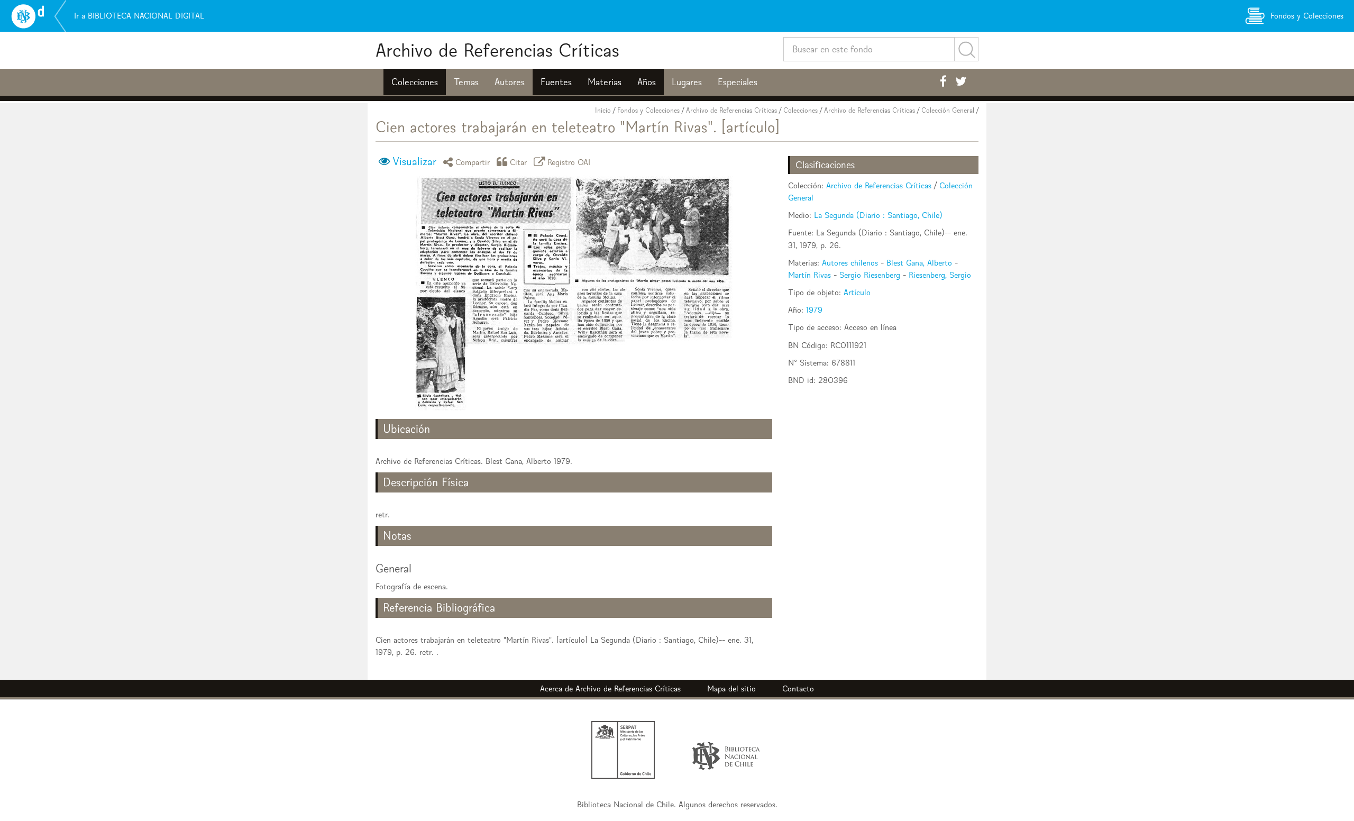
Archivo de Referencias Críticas (497, 50)
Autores (510, 82)
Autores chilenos (850, 263)
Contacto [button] (798, 688)
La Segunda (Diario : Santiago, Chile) (878, 215)
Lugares (687, 82)
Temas (466, 82)
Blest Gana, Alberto (919, 263)
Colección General (947, 110)
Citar (518, 161)
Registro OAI (569, 161)
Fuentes (556, 82)
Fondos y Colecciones (648, 110)
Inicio (603, 110)
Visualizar (414, 161)
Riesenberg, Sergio (940, 275)
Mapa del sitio (731, 688)
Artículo (857, 292)
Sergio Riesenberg (869, 275)
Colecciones (414, 82)
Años (646, 82)
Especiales (737, 82)
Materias (604, 82)
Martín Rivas (809, 275)
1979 (814, 310)
